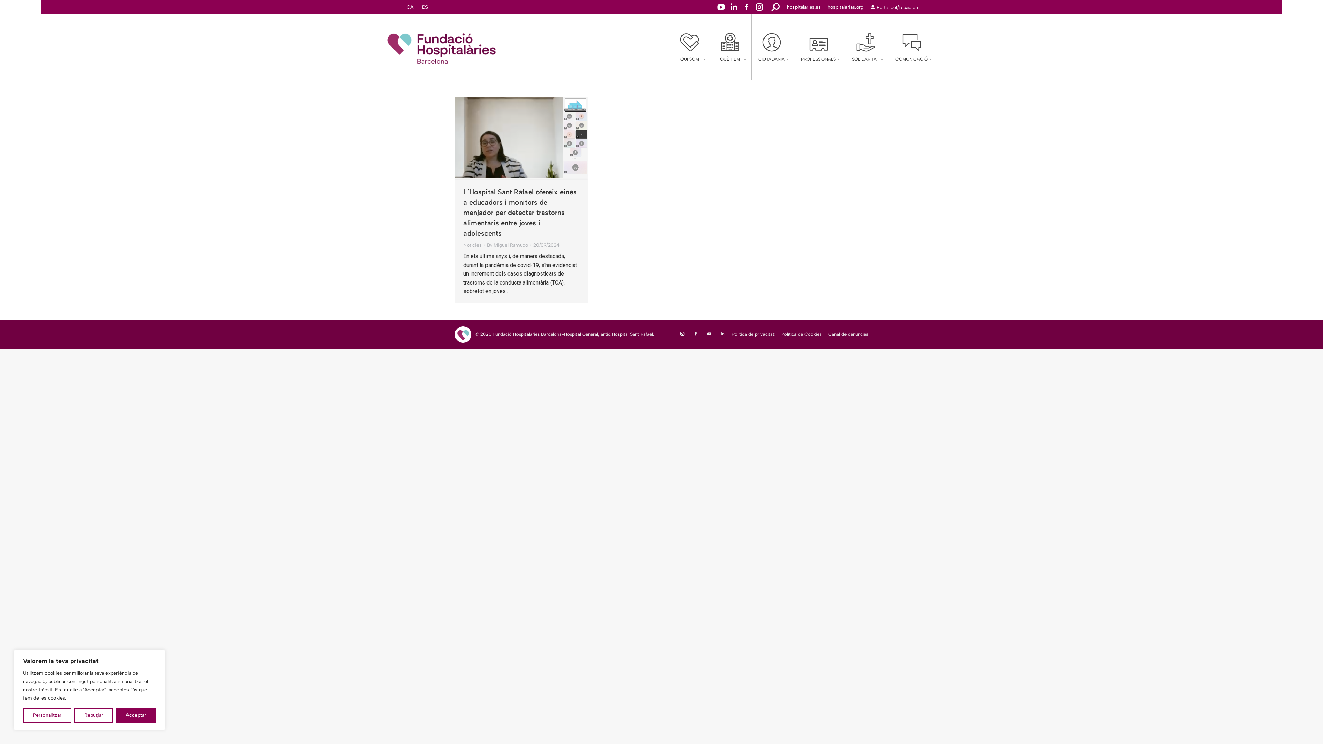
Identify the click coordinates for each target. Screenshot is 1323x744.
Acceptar (136, 715)
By (507, 245)
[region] (89, 690)
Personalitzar (47, 715)
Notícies (472, 245)
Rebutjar (93, 715)
